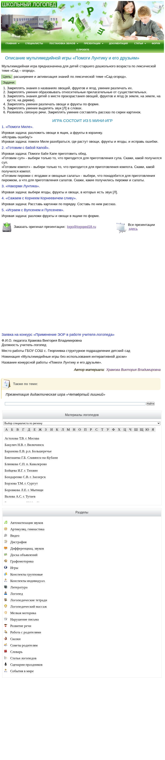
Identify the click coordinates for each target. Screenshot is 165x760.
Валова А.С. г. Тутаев (20, 496)
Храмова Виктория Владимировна (133, 370)
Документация (118, 43)
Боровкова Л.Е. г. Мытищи (24, 490)
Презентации (92, 43)
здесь (133, 229)
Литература (19, 587)
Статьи (138, 43)
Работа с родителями (25, 632)
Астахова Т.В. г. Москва (22, 438)
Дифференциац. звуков (27, 548)
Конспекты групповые (26, 574)
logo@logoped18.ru (81, 227)
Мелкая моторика (23, 613)
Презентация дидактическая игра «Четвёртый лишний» (55, 394)
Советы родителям (24, 645)
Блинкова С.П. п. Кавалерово (26, 464)
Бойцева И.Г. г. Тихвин (21, 470)
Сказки (15, 639)
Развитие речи (20, 626)
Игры (14, 568)
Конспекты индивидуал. (27, 581)
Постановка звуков (62, 43)
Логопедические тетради (28, 600)
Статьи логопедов (23, 658)
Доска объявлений (23, 555)
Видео (15, 536)
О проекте (82, 49)
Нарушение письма (24, 619)
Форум (156, 43)
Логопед (16, 594)
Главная (11, 43)
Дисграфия (18, 542)
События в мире (22, 671)
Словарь (16, 652)
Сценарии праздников (26, 665)
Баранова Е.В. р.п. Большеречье (28, 451)
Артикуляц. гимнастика (27, 529)
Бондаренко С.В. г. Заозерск (25, 477)
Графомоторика (22, 561)
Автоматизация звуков (26, 523)
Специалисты (34, 43)
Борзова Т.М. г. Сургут (21, 483)
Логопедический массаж (28, 606)
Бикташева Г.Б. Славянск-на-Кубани (31, 458)
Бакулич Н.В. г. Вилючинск (24, 445)
